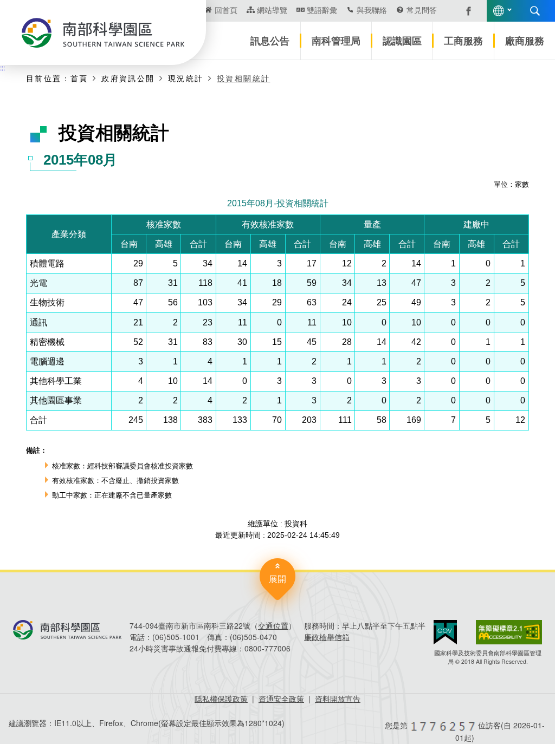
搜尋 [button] (534, 11)
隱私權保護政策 (221, 698)
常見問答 (421, 9)
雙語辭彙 (322, 9)
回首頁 (226, 9)
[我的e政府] (445, 632)
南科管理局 (336, 41)
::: (2, 67)
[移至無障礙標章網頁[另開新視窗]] (509, 632)
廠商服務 (524, 41)
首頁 (79, 78)
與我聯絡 (372, 9)
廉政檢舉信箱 (327, 636)
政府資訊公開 (127, 78)
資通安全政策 (281, 698)
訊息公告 (269, 41)
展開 (277, 578)
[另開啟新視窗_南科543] (463, 9)
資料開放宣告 (337, 698)
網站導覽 (272, 9)
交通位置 (273, 625)
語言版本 (498, 10)
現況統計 (186, 78)
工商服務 (463, 41)
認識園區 (402, 41)
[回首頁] (103, 33)
